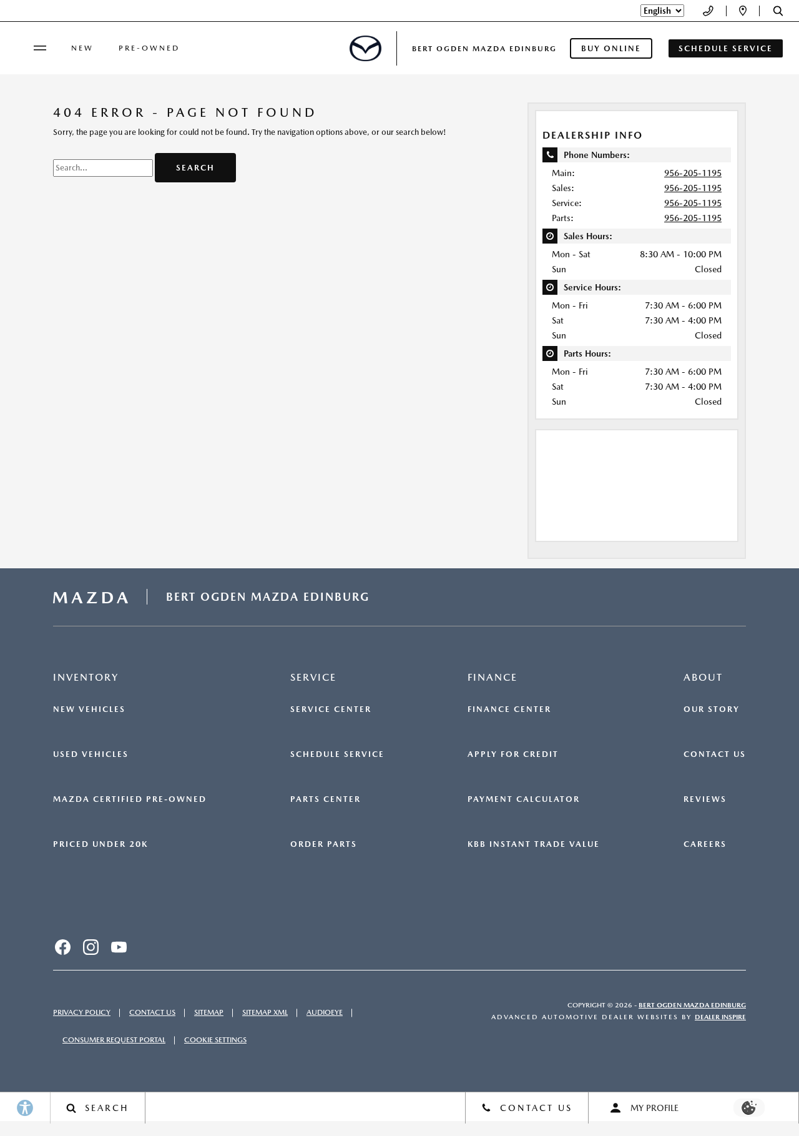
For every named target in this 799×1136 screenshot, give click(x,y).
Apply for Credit (513, 754)
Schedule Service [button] (726, 48)
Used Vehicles (91, 754)
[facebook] (62, 947)
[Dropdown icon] (708, 11)
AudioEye (324, 1012)
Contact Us (715, 754)
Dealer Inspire (720, 1017)
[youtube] (118, 947)
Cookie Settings (215, 1039)
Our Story (712, 709)
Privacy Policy (81, 1012)
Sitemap (208, 1012)
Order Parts (323, 844)
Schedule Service (337, 754)
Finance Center (509, 709)
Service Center (330, 709)
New (82, 48)
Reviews (705, 799)
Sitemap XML (265, 1012)
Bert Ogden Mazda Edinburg (692, 1005)
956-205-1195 (693, 173)
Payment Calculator (524, 799)
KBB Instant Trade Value (534, 844)
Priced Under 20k (100, 844)
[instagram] (90, 947)
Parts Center (325, 799)
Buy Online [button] (611, 48)
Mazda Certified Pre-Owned (130, 799)
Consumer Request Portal (113, 1039)
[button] (778, 11)
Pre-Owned (149, 48)
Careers (705, 844)
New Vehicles (89, 709)
